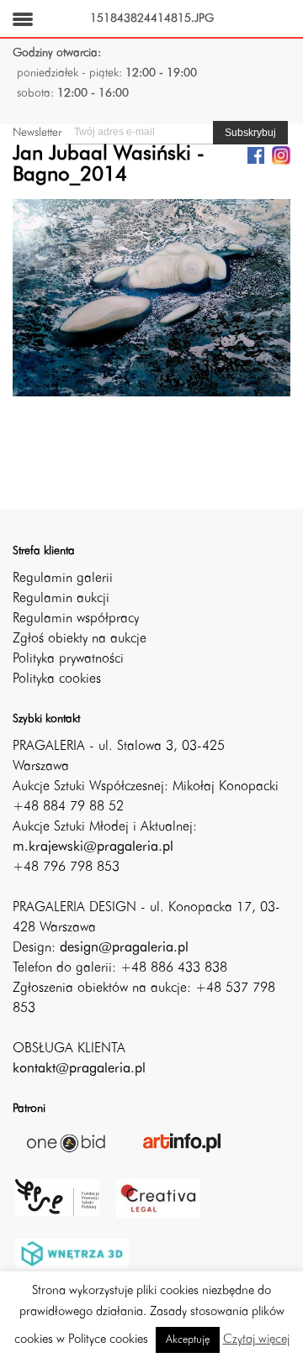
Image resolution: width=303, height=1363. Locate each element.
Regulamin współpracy (76, 619)
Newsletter (37, 133)
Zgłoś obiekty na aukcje (79, 639)
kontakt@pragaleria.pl (79, 1069)
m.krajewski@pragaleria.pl (93, 847)
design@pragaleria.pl (124, 948)
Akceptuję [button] (188, 1339)
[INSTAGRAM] (281, 154)
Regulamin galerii (63, 578)
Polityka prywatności (68, 659)
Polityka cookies (57, 679)
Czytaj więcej (256, 1340)
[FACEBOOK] (255, 154)
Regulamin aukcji (61, 598)
